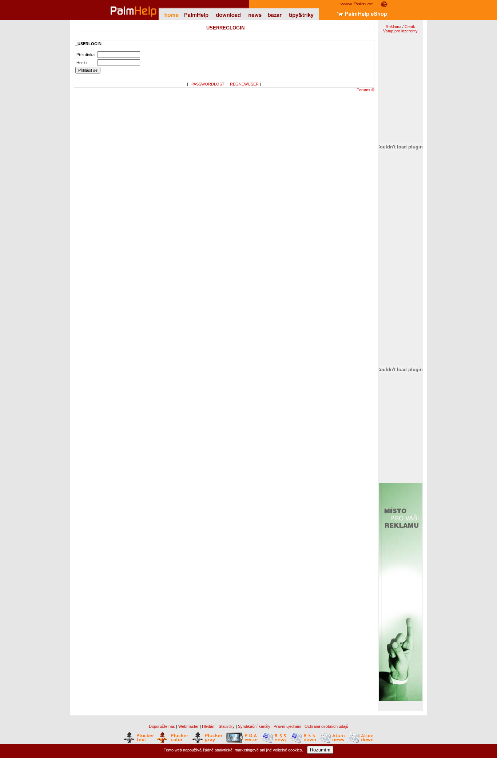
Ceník (410, 26)
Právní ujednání (287, 726)
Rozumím (320, 750)
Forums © (365, 90)
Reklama (393, 26)
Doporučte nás (162, 726)
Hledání (208, 726)
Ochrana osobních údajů (326, 726)
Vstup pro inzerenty (400, 31)
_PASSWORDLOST (206, 84)
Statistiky (227, 726)
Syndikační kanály (254, 726)
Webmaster (188, 726)
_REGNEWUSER (243, 84)
